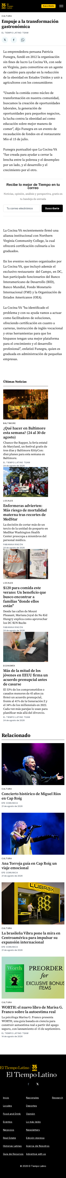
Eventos (7, 1121)
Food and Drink (12, 1113)
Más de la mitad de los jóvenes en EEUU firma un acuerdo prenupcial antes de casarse (25, 677)
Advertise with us (36, 1154)
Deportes (31, 1105)
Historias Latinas (12, 1146)
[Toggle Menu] (61, 6)
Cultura (7, 16)
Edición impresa (35, 1138)
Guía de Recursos (13, 1154)
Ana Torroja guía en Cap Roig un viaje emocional (29, 865)
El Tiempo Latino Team (15, 33)
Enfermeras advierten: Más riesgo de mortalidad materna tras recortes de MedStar (25, 512)
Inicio (6, 1097)
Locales (8, 501)
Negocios (8, 1129)
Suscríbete (48, 6)
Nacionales (32, 1097)
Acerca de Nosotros (38, 1146)
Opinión (30, 1113)
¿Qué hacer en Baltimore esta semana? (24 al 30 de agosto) (24, 432)
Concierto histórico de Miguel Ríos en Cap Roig (31, 796)
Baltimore (9, 423)
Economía (9, 665)
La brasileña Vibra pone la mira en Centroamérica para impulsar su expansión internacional (31, 937)
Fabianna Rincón (13, 544)
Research (57, 1097)
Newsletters (33, 1129)
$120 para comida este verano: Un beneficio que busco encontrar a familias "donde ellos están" (24, 596)
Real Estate (9, 1138)
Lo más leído (33, 1121)
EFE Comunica (10, 803)
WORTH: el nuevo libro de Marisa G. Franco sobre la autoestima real (32, 1009)
